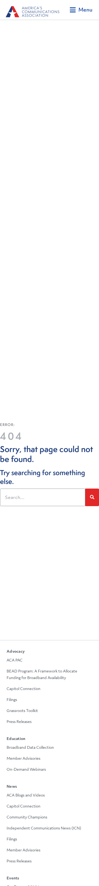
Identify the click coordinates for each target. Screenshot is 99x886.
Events (13, 878)
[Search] (92, 497)
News (12, 787)
